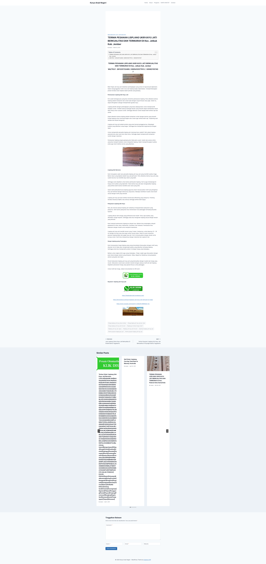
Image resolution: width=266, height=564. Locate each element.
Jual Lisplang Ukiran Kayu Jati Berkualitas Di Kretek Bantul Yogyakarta (117, 341)
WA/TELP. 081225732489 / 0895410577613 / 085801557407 (126, 58)
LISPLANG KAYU (122, 34)
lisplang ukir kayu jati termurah (130, 328)
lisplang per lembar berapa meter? (135, 325)
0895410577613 (138, 69)
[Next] (167, 431)
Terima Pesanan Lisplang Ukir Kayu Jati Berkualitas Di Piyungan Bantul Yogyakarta (149, 341)
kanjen (110, 47)
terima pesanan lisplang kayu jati (116, 331)
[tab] (130, 507)
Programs (156, 2)
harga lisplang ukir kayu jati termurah (116, 325)
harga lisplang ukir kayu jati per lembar (117, 323)
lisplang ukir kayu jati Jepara (115, 328)
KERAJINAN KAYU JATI (113, 34)
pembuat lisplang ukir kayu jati (146, 328)
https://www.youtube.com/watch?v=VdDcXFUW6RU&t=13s (133, 303)
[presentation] (107, 363)
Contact (173, 2)
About (151, 2)
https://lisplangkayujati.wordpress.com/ (133, 295)
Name (108, 544)
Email (127, 544)
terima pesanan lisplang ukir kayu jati (133, 331)
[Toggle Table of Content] (155, 52)
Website (146, 544)
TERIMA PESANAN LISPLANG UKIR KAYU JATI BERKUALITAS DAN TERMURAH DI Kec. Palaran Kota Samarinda (157, 378)
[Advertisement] (133, 23)
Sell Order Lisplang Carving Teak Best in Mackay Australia (131, 361)
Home (146, 2)
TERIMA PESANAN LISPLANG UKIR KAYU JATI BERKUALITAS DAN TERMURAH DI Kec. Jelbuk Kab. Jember (132, 55)
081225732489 (123, 69)
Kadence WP (147, 559)
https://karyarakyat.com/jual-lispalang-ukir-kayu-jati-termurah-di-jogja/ (133, 299)
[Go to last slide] (99, 431)
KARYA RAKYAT (165, 2)
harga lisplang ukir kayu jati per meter (136, 323)
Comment (109, 525)
